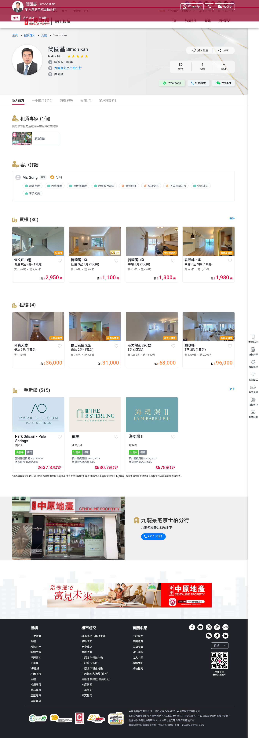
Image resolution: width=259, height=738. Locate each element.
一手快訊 (87, 690)
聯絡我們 (138, 662)
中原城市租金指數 (92, 668)
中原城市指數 (90, 662)
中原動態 (138, 636)
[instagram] (209, 627)
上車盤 (34, 662)
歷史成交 (87, 646)
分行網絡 (138, 652)
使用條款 (134, 720)
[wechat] (209, 636)
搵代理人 (30, 35)
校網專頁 (36, 684)
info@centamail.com (193, 725)
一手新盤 (36, 636)
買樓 (33, 641)
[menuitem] (253, 414)
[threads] (217, 627)
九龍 (44, 35)
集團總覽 (138, 641)
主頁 (15, 35)
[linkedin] (225, 636)
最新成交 (87, 641)
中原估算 (87, 652)
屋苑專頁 (36, 690)
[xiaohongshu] (225, 627)
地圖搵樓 (36, 673)
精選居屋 (36, 646)
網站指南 (138, 668)
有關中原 (140, 628)
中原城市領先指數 (92, 657)
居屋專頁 (36, 695)
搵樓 (34, 628)
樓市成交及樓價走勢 (94, 636)
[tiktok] (217, 636)
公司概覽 (138, 646)
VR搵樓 (35, 668)
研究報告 (87, 695)
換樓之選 (36, 652)
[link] (15, 35)
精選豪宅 (36, 657)
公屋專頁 (36, 700)
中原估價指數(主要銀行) (96, 679)
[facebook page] (192, 627)
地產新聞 (87, 684)
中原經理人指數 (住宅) (95, 673)
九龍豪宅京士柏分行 (68, 68)
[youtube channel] (200, 627)
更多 (232, 388)
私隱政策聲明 (145, 720)
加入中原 (138, 657)
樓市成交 (89, 628)
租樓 (33, 679)
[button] (200, 50)
